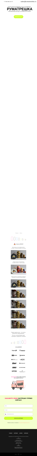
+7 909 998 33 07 (8, 1)
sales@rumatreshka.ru (28, 1)
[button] (18, 16)
